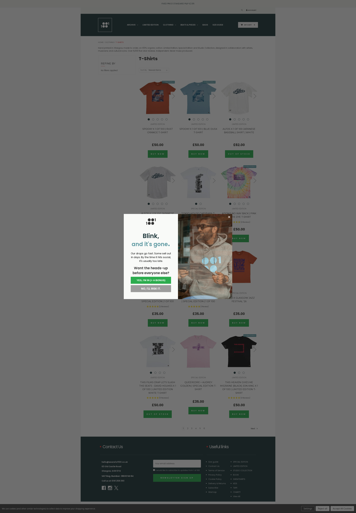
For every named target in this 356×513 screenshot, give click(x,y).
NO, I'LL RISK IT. (151, 289)
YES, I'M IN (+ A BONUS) (151, 280)
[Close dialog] (229, 217)
